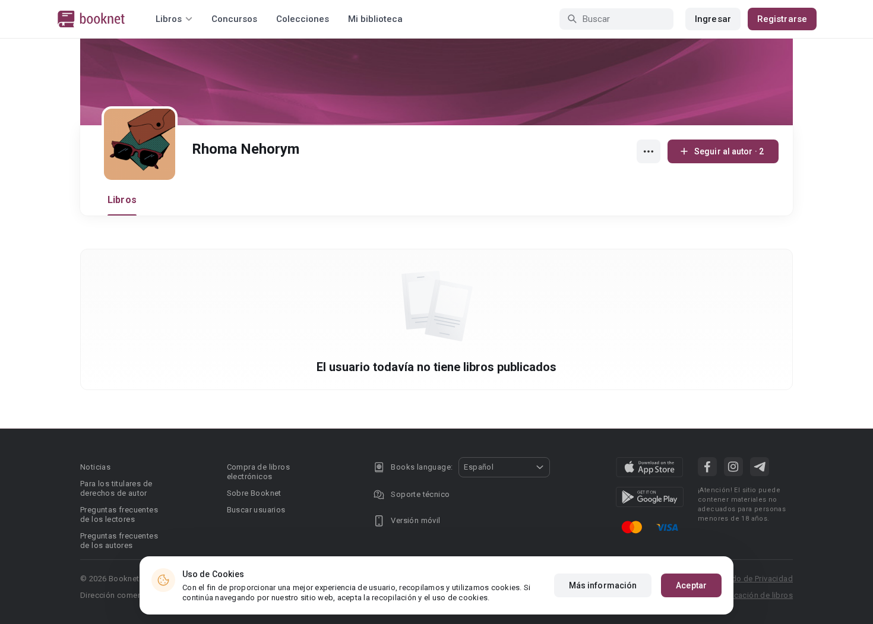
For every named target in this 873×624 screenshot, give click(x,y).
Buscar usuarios (256, 509)
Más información (603, 585)
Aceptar (691, 585)
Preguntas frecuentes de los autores (119, 540)
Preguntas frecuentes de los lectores (119, 514)
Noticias (95, 467)
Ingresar (713, 19)
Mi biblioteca (375, 19)
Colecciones (302, 19)
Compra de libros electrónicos (258, 472)
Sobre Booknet (254, 493)
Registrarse (782, 19)
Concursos (234, 19)
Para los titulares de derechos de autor (116, 488)
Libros (122, 199)
